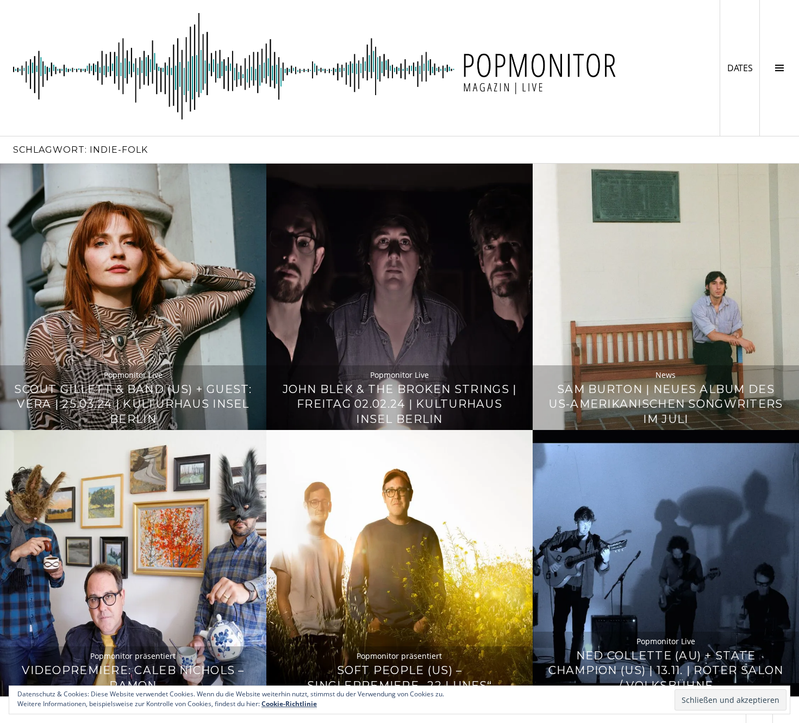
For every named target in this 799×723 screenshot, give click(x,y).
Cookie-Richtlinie (289, 703)
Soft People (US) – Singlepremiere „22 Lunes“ (399, 677)
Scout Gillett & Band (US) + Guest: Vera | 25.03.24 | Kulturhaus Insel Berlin (133, 404)
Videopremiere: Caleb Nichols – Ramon (133, 677)
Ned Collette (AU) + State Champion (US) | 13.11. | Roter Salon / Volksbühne (666, 671)
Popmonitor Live (133, 375)
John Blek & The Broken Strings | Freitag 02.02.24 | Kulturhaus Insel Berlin (400, 404)
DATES (743, 67)
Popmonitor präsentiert (133, 656)
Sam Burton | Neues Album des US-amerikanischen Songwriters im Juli (665, 404)
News (666, 375)
